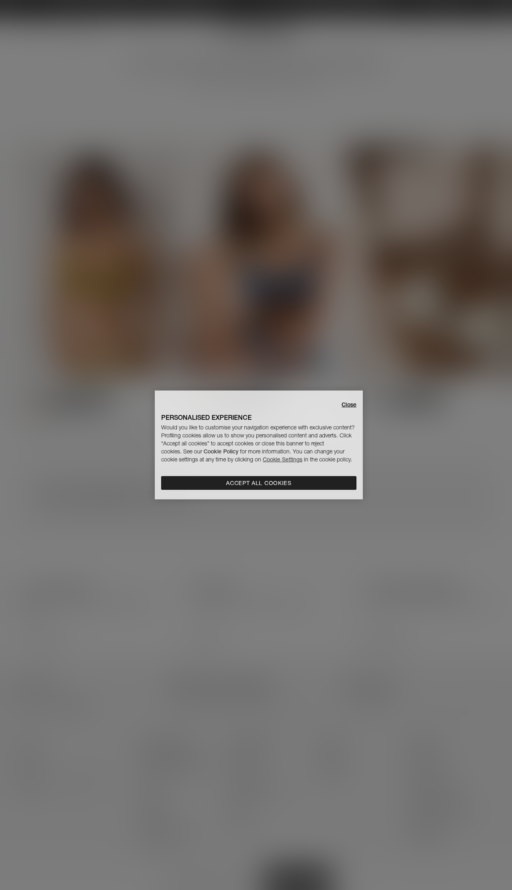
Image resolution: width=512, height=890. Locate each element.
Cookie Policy (221, 451)
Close (349, 404)
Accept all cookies (259, 483)
